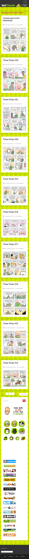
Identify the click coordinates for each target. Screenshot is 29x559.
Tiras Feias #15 (10, 323)
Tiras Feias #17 (10, 244)
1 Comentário (20, 248)
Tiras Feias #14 (10, 362)
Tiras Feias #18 (10, 211)
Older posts (23, 394)
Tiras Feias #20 (10, 139)
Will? (17, 556)
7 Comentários (18, 104)
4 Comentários (21, 327)
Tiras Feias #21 (10, 99)
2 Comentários (19, 24)
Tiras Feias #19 (10, 178)
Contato (22, 556)
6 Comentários (19, 216)
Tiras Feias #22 (10, 60)
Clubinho (11, 556)
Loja (5, 556)
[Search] (24, 400)
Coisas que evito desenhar (11, 19)
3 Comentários (19, 64)
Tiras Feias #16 (10, 284)
